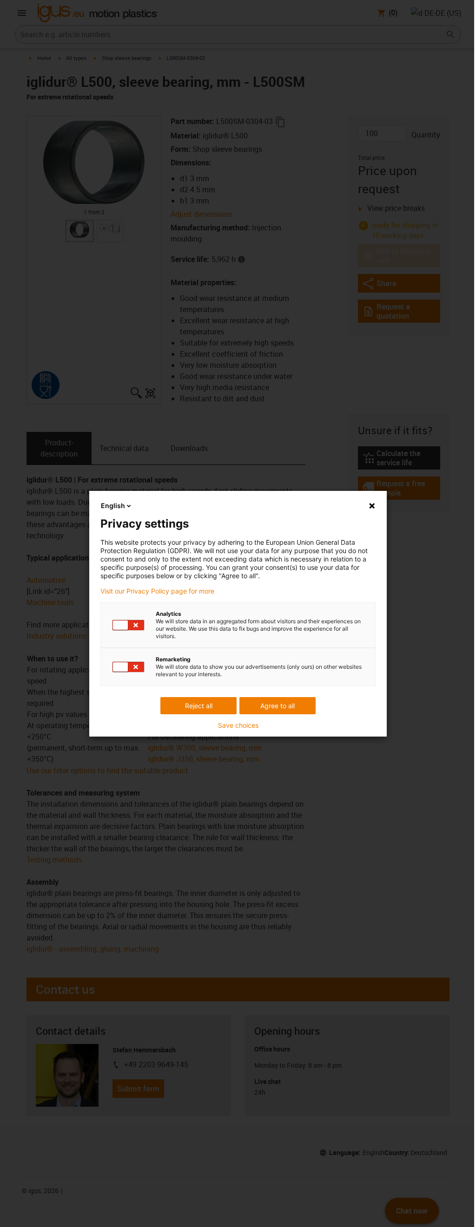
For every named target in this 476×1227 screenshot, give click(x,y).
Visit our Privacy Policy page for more (157, 591)
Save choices (238, 725)
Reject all (198, 706)
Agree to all (277, 706)
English (113, 505)
